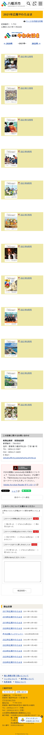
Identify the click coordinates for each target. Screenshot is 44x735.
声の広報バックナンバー (13, 634)
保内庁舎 (5, 703)
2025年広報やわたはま (12, 656)
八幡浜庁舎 (6, 695)
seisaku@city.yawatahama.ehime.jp (19, 458)
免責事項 (8, 682)
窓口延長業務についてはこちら (22, 723)
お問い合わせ (22, 692)
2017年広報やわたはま (12, 611)
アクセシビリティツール (34, 3)
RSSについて (20, 682)
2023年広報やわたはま (12, 645)
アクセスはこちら (8, 700)
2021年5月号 (26, 278)
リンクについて (10, 679)
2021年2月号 (26, 373)
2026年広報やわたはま (12, 662)
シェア (14, 491)
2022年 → (36, 43)
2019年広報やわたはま (12, 622)
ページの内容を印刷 (34, 21)
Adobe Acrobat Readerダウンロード (19, 484)
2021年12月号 (27, 56)
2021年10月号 (27, 120)
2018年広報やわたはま (12, 617)
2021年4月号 (26, 310)
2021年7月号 (26, 215)
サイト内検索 (28, 3)
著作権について (27, 679)
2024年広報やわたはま (12, 651)
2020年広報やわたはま (12, 628)
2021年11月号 (27, 88)
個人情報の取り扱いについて (16, 675)
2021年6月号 (26, 246)
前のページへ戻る (22, 497)
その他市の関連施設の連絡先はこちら (16, 713)
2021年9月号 (26, 151)
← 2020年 (8, 43)
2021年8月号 (26, 183)
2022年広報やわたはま (12, 639)
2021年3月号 (26, 341)
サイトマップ (8, 692)
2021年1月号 (26, 405)
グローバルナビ (40, 3)
